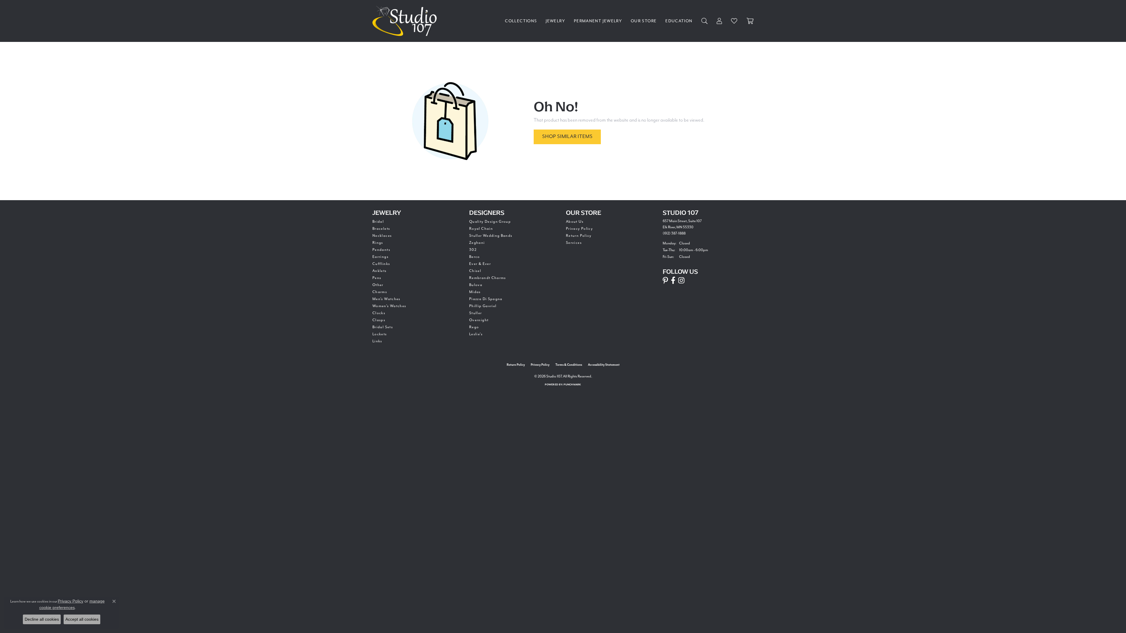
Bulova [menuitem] (475, 285)
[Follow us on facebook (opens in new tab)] (673, 280)
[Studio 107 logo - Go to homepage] (405, 21)
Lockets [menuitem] (379, 334)
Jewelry (555, 20)
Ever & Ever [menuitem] (480, 263)
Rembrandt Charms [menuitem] (487, 277)
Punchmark (572, 384)
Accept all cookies (82, 619)
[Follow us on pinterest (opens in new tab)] (665, 280)
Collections (521, 20)
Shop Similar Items (567, 136)
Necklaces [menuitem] (382, 235)
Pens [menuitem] (376, 277)
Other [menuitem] (378, 285)
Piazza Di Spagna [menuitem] (486, 299)
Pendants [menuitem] (381, 249)
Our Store (644, 20)
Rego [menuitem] (474, 327)
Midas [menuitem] (475, 292)
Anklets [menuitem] (379, 270)
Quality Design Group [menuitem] (490, 221)
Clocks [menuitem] (378, 313)
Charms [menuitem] (379, 292)
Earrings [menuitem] (380, 256)
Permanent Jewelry (598, 20)
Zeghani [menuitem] (477, 242)
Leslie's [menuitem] (476, 334)
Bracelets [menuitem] (381, 228)
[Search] (704, 21)
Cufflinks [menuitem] (381, 263)
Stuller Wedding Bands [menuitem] (491, 235)
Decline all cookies (42, 619)
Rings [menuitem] (377, 242)
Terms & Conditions (568, 365)
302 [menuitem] (473, 249)
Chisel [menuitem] (475, 270)
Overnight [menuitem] (479, 320)
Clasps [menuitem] (378, 320)
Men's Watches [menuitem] (386, 299)
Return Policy (579, 235)
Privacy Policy (579, 228)
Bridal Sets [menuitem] (382, 327)
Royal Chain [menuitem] (481, 228)
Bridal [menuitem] (378, 221)
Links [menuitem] (377, 341)
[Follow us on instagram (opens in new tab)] (681, 280)
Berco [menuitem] (474, 256)
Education (678, 20)
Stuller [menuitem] (475, 313)
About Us (575, 221)
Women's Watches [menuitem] (389, 306)
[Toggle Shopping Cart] (750, 21)
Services (574, 242)
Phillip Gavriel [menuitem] (482, 306)
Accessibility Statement (604, 365)
